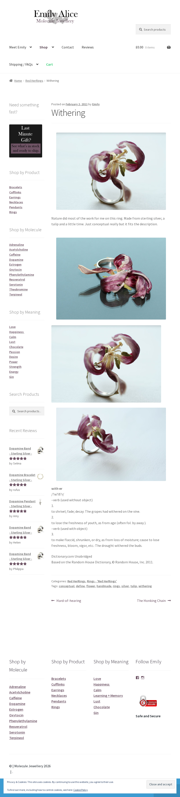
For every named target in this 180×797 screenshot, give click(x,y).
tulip (133, 586)
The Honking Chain (151, 601)
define (80, 586)
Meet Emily (17, 47)
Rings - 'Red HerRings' (102, 581)
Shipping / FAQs (21, 64)
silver (125, 586)
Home (18, 81)
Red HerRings (34, 81)
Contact (68, 47)
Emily (96, 104)
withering (145, 586)
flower (90, 586)
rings (116, 586)
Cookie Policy (80, 789)
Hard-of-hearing (68, 601)
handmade (104, 586)
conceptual (66, 586)
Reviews (88, 47)
